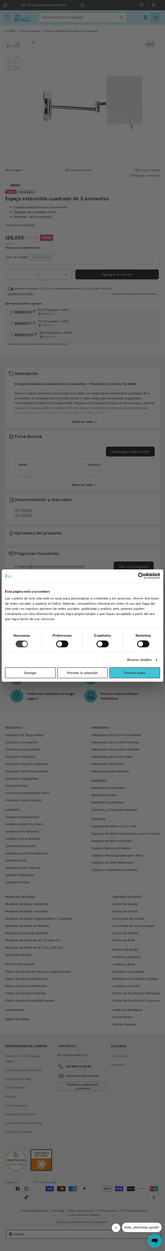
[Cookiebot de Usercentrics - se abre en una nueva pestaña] (141, 576)
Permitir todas (134, 672)
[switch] (62, 644)
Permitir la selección (82, 672)
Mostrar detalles (139, 660)
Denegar (30, 672)
